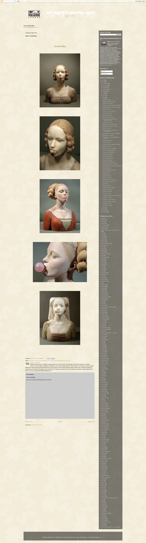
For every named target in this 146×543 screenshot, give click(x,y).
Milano (102, 417)
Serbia (102, 463)
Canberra (103, 289)
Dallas (102, 331)
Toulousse (103, 506)
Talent (48, 360)
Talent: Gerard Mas (107, 178)
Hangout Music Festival (108, 135)
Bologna (103, 264)
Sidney (103, 470)
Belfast (102, 248)
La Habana (103, 382)
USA (102, 515)
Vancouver (103, 518)
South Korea (104, 475)
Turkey (102, 511)
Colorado (103, 313)
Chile (102, 302)
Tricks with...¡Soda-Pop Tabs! (109, 199)
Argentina (103, 228)
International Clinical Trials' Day (110, 126)
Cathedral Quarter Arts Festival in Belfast (112, 195)
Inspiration (103, 369)
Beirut (102, 246)
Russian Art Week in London (109, 101)
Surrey (102, 482)
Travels (103, 508)
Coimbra (103, 308)
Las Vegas (103, 384)
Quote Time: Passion (107, 197)
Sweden (103, 484)
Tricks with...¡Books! (107, 203)
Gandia (103, 348)
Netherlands (104, 423)
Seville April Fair (106, 174)
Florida (103, 344)
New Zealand (104, 429)
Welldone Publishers (114, 41)
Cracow (103, 320)
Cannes (103, 291)
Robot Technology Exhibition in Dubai (111, 144)
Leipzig (103, 387)
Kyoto (102, 381)
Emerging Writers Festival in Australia (111, 107)
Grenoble (103, 356)
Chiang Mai (104, 298)
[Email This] (47, 358)
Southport (103, 479)
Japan (102, 379)
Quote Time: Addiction (108, 103)
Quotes (103, 448)
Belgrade (103, 252)
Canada (103, 288)
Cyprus (103, 326)
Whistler (103, 523)
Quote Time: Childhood (108, 181)
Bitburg (103, 259)
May (104, 97)
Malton (102, 401)
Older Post (91, 422)
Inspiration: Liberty (107, 99)
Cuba (102, 324)
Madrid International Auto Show (110, 124)
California (103, 284)
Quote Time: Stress (107, 176)
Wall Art (51, 360)
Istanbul (103, 375)
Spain (102, 480)
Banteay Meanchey (105, 243)
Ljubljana (103, 389)
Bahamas (103, 241)
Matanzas (103, 410)
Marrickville (104, 406)
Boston (103, 269)
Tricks (102, 509)
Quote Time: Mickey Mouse (109, 150)
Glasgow (103, 355)
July (104, 93)
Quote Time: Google (107, 205)
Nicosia (103, 430)
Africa (102, 218)
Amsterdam (104, 226)
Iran (102, 370)
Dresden (103, 336)
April (104, 208)
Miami (102, 415)
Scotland (103, 461)
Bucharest (103, 279)
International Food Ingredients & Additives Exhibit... (110, 119)
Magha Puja (104, 398)
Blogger (102, 537)
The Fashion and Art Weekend (108, 497)
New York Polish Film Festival (109, 170)
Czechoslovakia (105, 329)
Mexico (103, 413)
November (105, 85)
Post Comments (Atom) (36, 424)
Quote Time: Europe (107, 160)
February (105, 211)
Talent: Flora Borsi (107, 109)
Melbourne (103, 412)
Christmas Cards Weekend (107, 307)
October (105, 87)
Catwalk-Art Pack (105, 296)
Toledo (102, 503)
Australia (103, 236)
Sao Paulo (103, 460)
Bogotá (103, 262)
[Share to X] (51, 358)
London (103, 391)
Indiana (103, 367)
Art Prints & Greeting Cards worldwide (37, 360)
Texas (102, 494)
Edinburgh (103, 339)
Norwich (103, 432)
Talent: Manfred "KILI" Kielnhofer (110, 164)
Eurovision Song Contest (108, 152)
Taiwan (103, 489)
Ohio (102, 436)
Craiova (103, 322)
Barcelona (103, 245)
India (102, 365)
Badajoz (103, 240)
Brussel (103, 277)
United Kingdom (105, 513)
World (102, 525)
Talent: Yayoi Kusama (108, 113)
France (103, 346)
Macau (102, 394)
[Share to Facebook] (52, 358)
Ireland (103, 372)
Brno (102, 276)
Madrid (103, 396)
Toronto (103, 504)
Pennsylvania (104, 439)
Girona (103, 353)
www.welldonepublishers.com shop (62, 360)
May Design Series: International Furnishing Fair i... (110, 131)
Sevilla (102, 465)
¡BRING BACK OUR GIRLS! (109, 162)
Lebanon (103, 386)
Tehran (103, 492)
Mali (102, 399)
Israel (102, 374)
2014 (103, 82)
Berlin (102, 255)
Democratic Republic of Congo (108, 332)
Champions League (107, 115)
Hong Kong (104, 363)
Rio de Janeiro (104, 451)
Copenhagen (104, 319)
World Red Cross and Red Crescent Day (112, 166)
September (105, 89)
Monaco (103, 418)
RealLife (103, 449)
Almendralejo (104, 225)
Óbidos (103, 434)
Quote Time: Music (107, 128)
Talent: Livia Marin (107, 185)
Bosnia (103, 267)
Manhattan (103, 405)
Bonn (102, 265)
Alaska (102, 221)
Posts (103, 71)
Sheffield (103, 468)
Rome (102, 454)
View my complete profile (106, 65)
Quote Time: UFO (107, 172)
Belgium (103, 250)
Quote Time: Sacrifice (108, 189)
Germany (103, 351)
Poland (103, 442)
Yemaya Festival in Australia (109, 187)
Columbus (103, 315)
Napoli (102, 422)
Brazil (102, 271)
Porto (102, 444)
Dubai (102, 338)
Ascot (102, 233)
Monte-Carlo (104, 420)
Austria (103, 238)
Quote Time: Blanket (107, 191)
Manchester (104, 403)
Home (60, 422)
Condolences (104, 317)
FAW (102, 343)
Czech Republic (105, 327)
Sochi (102, 473)
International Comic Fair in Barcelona (111, 133)
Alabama (103, 220)
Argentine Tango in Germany (109, 201)
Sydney (103, 485)
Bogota (103, 260)
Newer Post (29, 422)
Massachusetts (104, 408)
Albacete (103, 223)
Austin (102, 234)
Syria (102, 487)
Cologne (103, 310)
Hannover (103, 362)
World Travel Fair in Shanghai (109, 148)
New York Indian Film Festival (109, 179)
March (104, 210)
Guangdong (104, 358)
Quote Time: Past (107, 142)
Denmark (103, 334)
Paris (102, 437)
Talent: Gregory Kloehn (108, 158)
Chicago (103, 300)
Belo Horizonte (104, 253)
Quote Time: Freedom (108, 122)
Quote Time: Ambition (108, 156)
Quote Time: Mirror (107, 168)
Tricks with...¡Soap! (107, 193)
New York (103, 427)
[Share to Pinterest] (54, 358)
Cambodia (103, 286)
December (105, 83)
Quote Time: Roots (107, 146)
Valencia (103, 516)
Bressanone (104, 272)
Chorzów (103, 305)
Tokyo (102, 501)
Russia (103, 456)
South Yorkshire (105, 477)
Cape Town (103, 293)
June (104, 95)
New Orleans (104, 425)
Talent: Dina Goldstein (108, 154)
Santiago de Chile (105, 458)
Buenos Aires (104, 281)
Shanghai (103, 466)
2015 (103, 80)
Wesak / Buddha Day (107, 140)
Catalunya (103, 295)
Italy (102, 377)
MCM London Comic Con (108, 117)
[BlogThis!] (49, 358)
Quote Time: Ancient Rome (109, 111)
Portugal (103, 446)
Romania (103, 453)
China (102, 303)
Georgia (103, 350)
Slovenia (103, 472)
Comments (104, 73)
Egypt (102, 341)
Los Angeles (104, 393)
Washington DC (105, 522)
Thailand (103, 496)
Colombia (103, 312)
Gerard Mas (59, 46)
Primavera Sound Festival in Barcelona (112, 105)
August (104, 91)
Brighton (103, 274)
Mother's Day (106, 183)
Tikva (102, 499)
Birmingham (104, 257)
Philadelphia (104, 441)
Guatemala (104, 360)
